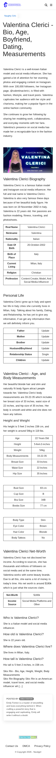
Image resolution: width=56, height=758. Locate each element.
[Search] (46, 5)
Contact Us (12, 746)
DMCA (26, 746)
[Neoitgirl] (13, 4)
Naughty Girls (10, 16)
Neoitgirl (37, 752)
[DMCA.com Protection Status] (28, 738)
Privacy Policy (42, 746)
